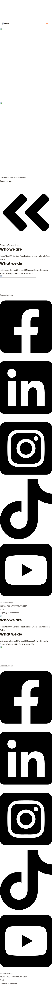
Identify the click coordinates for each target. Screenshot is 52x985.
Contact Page (18, 256)
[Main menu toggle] (47, 23)
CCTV (31, 273)
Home (2, 256)
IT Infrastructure (22, 273)
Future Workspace (7, 273)
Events (34, 256)
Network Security (41, 270)
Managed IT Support (25, 270)
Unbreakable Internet (8, 270)
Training (40, 256)
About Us (9, 256)
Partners (28, 256)
